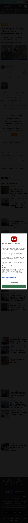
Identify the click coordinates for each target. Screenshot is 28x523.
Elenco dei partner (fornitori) (9, 277)
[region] (14, 261)
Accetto (14, 286)
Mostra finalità (14, 282)
